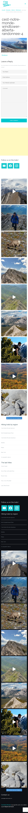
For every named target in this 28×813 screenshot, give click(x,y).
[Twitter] (10, 165)
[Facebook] (4, 165)
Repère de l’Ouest (9, 806)
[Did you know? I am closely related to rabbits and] (14, 403)
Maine (2, 447)
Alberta (13, 10)
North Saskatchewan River (7, 433)
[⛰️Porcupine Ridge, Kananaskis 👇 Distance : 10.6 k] (14, 350)
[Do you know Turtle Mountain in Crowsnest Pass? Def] (14, 271)
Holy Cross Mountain (6, 480)
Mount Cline (4, 475)
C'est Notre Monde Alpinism (8, 428)
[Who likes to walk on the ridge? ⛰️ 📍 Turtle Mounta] (14, 297)
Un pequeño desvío (6, 457)
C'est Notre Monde (6, 804)
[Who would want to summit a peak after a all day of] (14, 191)
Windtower (18, 10)
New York (3, 452)
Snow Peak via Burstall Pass (7, 471)
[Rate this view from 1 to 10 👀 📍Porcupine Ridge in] (14, 323)
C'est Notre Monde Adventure (8, 437)
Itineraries (8, 10)
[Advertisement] (14, 142)
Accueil (3, 10)
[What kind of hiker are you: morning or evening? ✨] (14, 218)
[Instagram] (16, 165)
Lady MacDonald (5, 485)
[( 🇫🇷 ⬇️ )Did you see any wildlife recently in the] (14, 244)
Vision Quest (4, 466)
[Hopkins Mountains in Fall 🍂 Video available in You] (14, 376)
